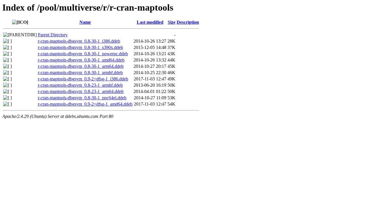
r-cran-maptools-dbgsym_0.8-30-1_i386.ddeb (79, 41)
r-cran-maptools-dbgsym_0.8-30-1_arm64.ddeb (81, 66)
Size (171, 22)
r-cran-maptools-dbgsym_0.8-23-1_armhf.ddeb (80, 85)
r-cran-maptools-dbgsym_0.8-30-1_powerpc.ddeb (83, 53)
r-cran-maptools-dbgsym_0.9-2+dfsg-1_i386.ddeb (83, 78)
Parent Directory (53, 34)
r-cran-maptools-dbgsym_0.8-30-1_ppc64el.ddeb (82, 97)
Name (85, 22)
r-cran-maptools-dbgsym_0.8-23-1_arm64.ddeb (81, 91)
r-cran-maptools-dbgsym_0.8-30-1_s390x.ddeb (80, 47)
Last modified (150, 22)
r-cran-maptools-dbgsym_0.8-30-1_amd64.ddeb (81, 60)
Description (188, 22)
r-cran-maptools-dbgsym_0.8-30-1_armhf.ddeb (80, 72)
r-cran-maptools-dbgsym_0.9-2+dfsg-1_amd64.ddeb (85, 104)
